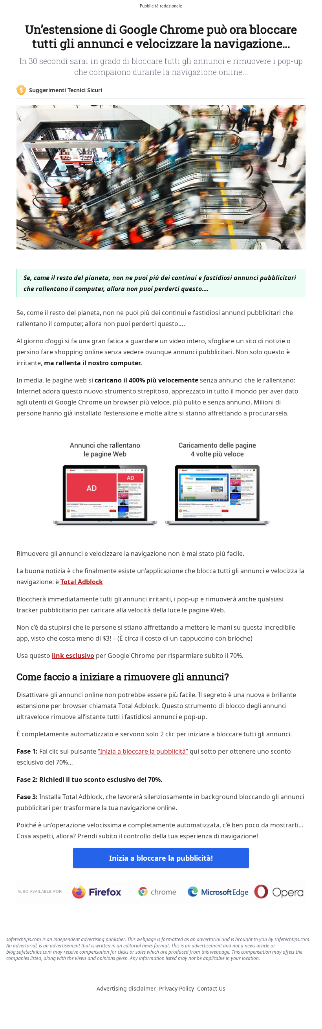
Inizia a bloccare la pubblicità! (161, 858)
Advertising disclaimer (126, 988)
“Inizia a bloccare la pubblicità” (143, 751)
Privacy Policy (176, 988)
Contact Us (211, 988)
